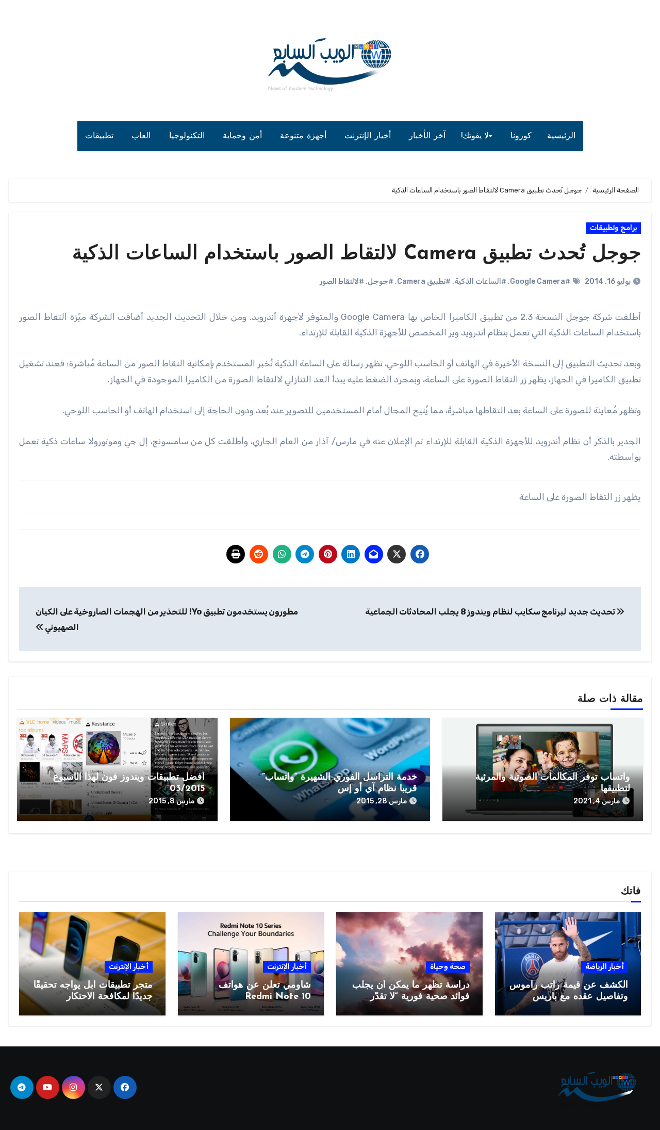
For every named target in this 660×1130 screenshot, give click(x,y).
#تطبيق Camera (424, 281)
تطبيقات (101, 136)
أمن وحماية (244, 136)
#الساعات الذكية (480, 281)
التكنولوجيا (188, 136)
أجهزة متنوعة (304, 136)
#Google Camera (540, 281)
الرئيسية (561, 136)
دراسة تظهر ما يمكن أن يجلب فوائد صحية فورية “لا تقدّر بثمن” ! (411, 996)
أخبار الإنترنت (368, 136)
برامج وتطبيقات (613, 227)
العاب (142, 136)
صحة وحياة (448, 966)
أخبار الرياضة (604, 966)
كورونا (521, 136)
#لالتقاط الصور (342, 281)
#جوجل (380, 281)
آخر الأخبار (427, 136)
